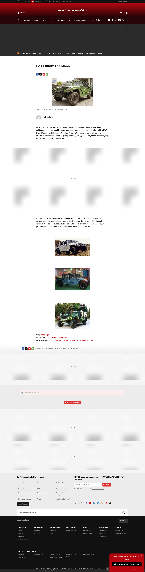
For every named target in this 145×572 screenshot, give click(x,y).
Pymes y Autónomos (120, 533)
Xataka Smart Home (23, 539)
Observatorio (58, 20)
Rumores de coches (24, 493)
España (100, 53)
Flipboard (44, 74)
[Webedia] (23, 520)
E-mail (47, 74)
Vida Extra (37, 533)
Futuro (39, 499)
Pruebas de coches (62, 489)
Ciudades (80, 53)
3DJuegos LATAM (39, 554)
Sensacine (53, 530)
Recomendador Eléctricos (85, 20)
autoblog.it (44, 335)
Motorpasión (72, 10)
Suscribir (106, 484)
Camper (41, 53)
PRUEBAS (26, 20)
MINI (59, 53)
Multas (34, 53)
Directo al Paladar (71, 530)
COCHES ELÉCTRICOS (41, 20)
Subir (122, 521)
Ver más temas (23, 504)
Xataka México (22, 554)
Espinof (52, 533)
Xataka (20, 530)
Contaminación (90, 53)
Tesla (54, 53)
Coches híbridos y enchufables (62, 484)
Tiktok (126, 20)
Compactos (22, 489)
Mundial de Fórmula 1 (63, 499)
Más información (74, 570)
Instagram (116, 20)
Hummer (75, 348)
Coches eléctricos (43, 483)
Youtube (119, 20)
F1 (69, 20)
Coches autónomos (24, 499)
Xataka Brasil (21, 557)
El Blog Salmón (119, 530)
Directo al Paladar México (71, 555)
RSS (102, 502)
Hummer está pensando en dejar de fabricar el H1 (72, 340)
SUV (38, 489)
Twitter (123, 20)
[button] (47, 117)
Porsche (66, 53)
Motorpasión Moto (88, 533)
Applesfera (21, 536)
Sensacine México (55, 554)
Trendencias (102, 530)
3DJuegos (37, 530)
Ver (73, 402)
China (48, 53)
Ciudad (73, 53)
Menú (22, 13)
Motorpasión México (88, 554)
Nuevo (122, 13)
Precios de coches (43, 493)
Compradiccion (103, 536)
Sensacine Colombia (56, 557)
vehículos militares (63, 348)
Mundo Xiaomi (22, 542)
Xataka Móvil (21, 533)
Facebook (112, 20)
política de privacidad (98, 489)
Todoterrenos (48, 348)
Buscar (123, 512)
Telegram (109, 20)
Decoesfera (102, 533)
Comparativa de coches (61, 494)
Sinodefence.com (59, 337)
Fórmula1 (21, 483)
